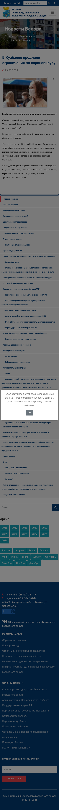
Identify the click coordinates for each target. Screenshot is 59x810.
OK (29, 412)
